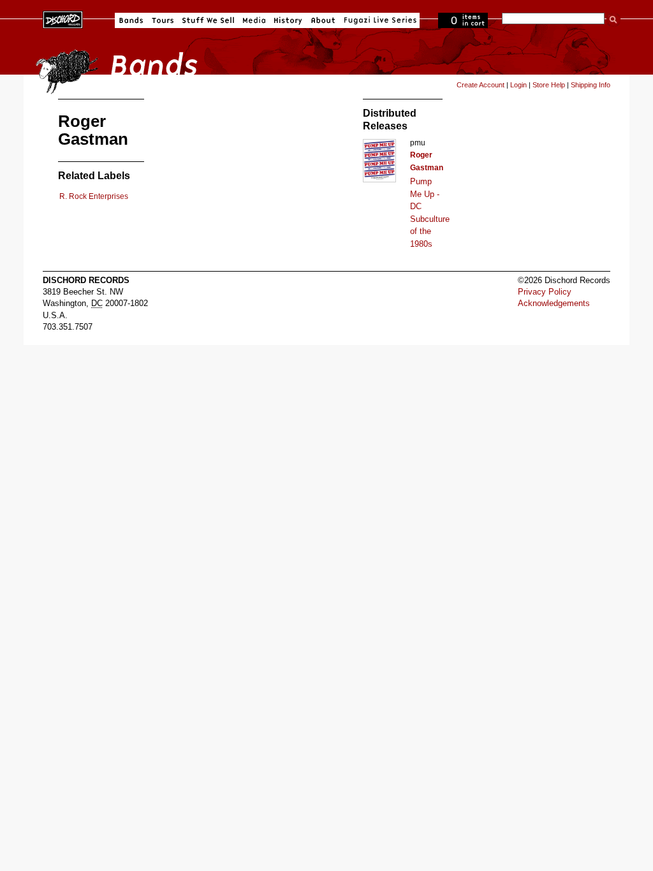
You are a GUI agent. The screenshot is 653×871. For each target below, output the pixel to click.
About (323, 20)
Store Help (548, 85)
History (288, 20)
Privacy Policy (544, 291)
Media (254, 20)
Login (518, 85)
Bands (131, 20)
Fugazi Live (379, 20)
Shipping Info (590, 85)
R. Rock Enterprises (93, 196)
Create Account (480, 85)
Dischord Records (63, 18)
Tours (162, 20)
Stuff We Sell (208, 20)
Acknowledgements (554, 303)
